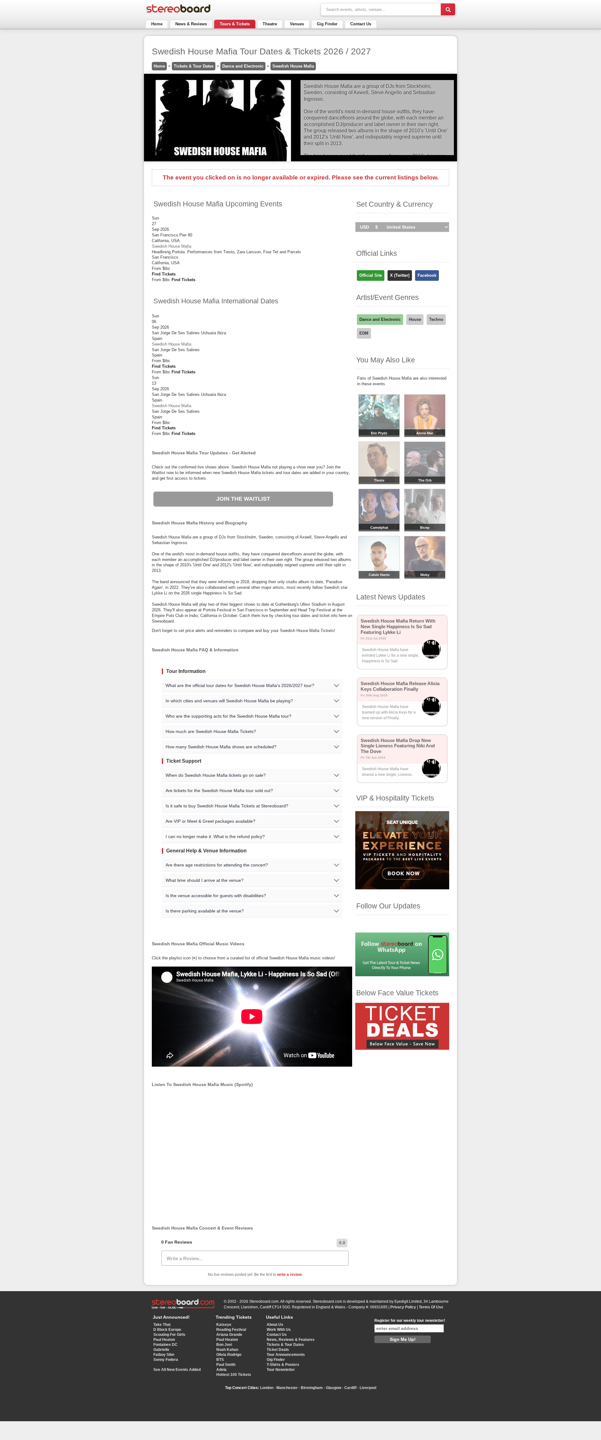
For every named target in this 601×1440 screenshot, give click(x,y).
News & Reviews (191, 24)
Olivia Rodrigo (228, 1355)
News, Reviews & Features (291, 1339)
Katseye (223, 1324)
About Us (275, 1324)
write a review (289, 1274)
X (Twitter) (399, 275)
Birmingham (312, 1388)
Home (156, 24)
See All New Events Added (177, 1370)
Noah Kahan (227, 1350)
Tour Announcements (286, 1355)
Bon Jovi (224, 1345)
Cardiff (350, 1388)
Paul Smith (225, 1365)
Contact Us (360, 24)
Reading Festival (231, 1329)
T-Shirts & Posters (283, 1365)
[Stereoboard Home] (178, 12)
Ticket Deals (278, 1350)
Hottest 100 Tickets (233, 1375)
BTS (220, 1360)
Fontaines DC (165, 1345)
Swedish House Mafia (293, 66)
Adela (221, 1370)
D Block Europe (167, 1329)
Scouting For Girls (169, 1334)
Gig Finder (327, 24)
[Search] (448, 9)
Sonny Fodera (165, 1360)
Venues (297, 24)
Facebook (427, 275)
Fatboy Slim (163, 1355)
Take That (162, 1324)
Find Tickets (164, 274)
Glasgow (333, 1388)
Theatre (270, 24)
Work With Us (279, 1329)
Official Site (370, 275)
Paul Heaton (164, 1339)
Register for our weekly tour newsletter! (409, 1320)
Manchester (287, 1388)
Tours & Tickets (235, 24)
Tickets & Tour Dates (193, 66)
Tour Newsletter (281, 1370)
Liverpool (368, 1388)
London (266, 1388)
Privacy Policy (403, 1307)
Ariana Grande (229, 1334)
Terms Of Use (431, 1307)
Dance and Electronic (243, 66)
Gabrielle (161, 1350)
